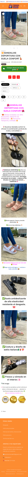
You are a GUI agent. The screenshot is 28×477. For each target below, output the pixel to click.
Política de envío (7, 435)
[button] (3, 6)
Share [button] (4, 411)
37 (13, 97)
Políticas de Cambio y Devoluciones (12, 431)
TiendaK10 (12, 469)
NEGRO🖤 (5, 84)
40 (3, 100)
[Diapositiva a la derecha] (17, 48)
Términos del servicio (10, 473)
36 (8, 97)
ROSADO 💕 (15, 84)
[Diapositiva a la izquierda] (10, 48)
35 (3, 97)
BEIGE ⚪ (5, 91)
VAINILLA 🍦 (16, 87)
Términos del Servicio (8, 438)
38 (18, 97)
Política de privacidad (8, 428)
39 (24, 97)
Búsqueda (5, 425)
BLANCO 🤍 (6, 87)
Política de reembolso (11, 471)
